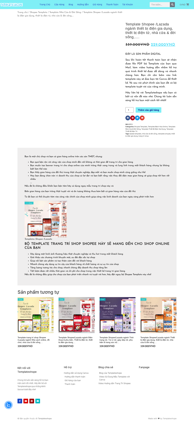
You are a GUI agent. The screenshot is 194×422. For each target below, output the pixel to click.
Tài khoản (127, 4)
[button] (127, 118)
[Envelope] (37, 401)
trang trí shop (143, 136)
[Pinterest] (31, 401)
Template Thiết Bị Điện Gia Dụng (153, 129)
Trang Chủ (45, 4)
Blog (71, 4)
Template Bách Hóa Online (158, 127)
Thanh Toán (112, 4)
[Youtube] (25, 401)
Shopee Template (38, 12)
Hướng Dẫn (83, 4)
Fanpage (144, 367)
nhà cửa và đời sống (149, 134)
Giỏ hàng (97, 4)
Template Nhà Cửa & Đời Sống (65, 12)
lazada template (135, 134)
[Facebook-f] (19, 401)
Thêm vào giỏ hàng (148, 110)
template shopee (164, 134)
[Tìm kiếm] (172, 4)
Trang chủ (22, 12)
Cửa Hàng (59, 4)
